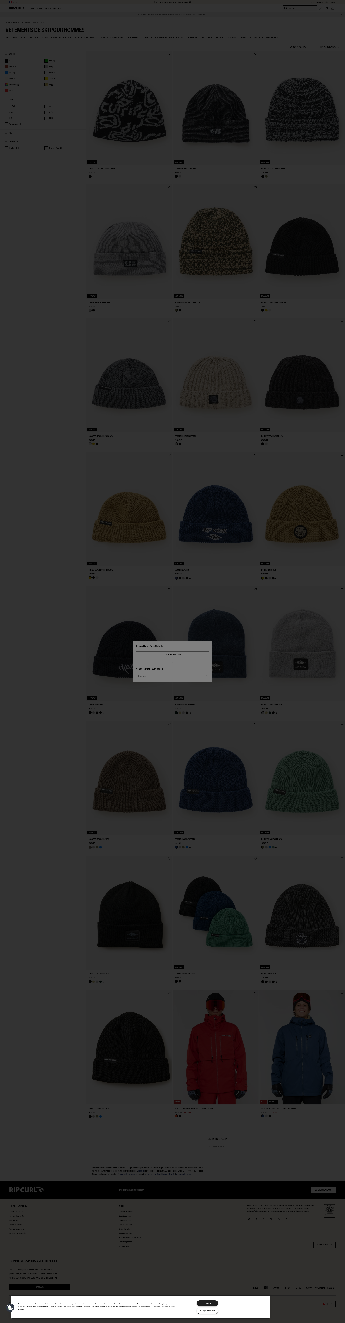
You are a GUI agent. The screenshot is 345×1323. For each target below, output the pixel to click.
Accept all (207, 1303)
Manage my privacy (207, 1311)
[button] (10, 1307)
